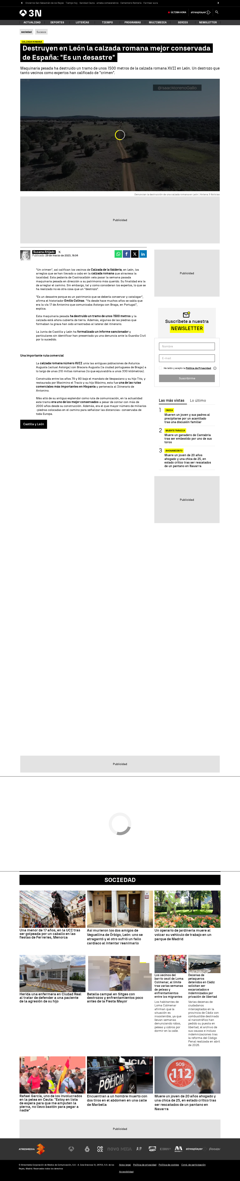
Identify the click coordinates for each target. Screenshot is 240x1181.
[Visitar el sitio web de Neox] (100, 1149)
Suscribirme (187, 378)
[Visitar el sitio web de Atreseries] (139, 1149)
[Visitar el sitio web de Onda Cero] (152, 1149)
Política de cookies (169, 1164)
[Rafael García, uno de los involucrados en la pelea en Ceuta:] (53, 1075)
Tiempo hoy (72, 3)
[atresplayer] (201, 12)
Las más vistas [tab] (171, 400)
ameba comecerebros (107, 3)
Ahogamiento (174, 450)
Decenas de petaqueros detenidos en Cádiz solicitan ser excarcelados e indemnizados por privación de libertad (202, 985)
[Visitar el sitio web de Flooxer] (214, 1149)
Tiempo (107, 22)
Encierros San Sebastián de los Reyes (45, 3)
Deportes (57, 22)
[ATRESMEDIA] (32, 1149)
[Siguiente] (218, 3)
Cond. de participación (193, 1164)
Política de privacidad (144, 1164)
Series (183, 22)
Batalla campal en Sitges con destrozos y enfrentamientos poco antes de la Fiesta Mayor (115, 997)
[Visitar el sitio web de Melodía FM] (178, 1149)
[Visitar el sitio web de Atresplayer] (196, 1149)
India (169, 410)
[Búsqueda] (216, 12)
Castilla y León (33, 424)
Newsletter (208, 22)
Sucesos (41, 31)
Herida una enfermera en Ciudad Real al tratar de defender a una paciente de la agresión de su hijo (50, 997)
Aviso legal (125, 1164)
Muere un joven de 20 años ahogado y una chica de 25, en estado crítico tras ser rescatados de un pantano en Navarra (187, 460)
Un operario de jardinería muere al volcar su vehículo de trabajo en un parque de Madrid (183, 934)
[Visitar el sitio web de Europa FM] (165, 1149)
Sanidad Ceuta (87, 3)
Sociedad (120, 880)
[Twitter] (59, 252)
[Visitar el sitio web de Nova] (113, 1149)
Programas (132, 22)
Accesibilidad (126, 1171)
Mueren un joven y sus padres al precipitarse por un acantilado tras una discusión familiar (187, 418)
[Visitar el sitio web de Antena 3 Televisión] (74, 1149)
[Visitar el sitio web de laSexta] (87, 1149)
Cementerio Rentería (131, 3)
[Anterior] (22, 3)
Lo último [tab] (198, 400)
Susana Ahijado (44, 252)
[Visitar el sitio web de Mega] (126, 1149)
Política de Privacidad (198, 368)
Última (178, 12)
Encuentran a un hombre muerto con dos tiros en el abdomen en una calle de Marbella (117, 1100)
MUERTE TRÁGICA (175, 430)
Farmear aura (150, 3)
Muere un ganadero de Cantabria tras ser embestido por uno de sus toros (188, 438)
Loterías (82, 22)
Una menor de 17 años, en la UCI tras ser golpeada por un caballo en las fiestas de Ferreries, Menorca (50, 933)
